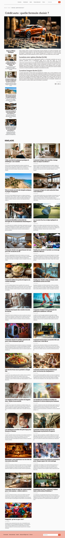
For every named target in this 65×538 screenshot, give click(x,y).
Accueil (5, 7)
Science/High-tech (37, 2)
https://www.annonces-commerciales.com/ (27, 61)
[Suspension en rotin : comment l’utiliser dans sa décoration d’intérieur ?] (46, 480)
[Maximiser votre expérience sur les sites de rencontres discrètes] (18, 450)
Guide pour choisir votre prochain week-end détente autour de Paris (45, 280)
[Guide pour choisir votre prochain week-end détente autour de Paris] (46, 270)
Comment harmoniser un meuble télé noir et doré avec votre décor (46, 340)
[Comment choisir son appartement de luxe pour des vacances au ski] (18, 240)
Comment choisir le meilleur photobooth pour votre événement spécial (17, 340)
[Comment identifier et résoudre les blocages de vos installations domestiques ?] (10, 122)
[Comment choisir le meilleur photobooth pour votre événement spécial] (18, 330)
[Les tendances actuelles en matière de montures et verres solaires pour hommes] (46, 390)
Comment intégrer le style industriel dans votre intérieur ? (11, 112)
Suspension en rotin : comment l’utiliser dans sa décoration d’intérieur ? (45, 490)
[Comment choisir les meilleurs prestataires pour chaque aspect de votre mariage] (46, 450)
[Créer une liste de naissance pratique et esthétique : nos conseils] (10, 57)
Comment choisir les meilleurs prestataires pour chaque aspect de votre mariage (46, 460)
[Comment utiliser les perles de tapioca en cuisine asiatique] (18, 270)
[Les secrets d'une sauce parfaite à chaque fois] (18, 360)
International (25, 2)
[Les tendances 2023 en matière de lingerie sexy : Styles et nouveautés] (18, 390)
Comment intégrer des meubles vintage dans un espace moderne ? (10, 80)
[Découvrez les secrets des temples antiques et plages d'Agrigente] (10, 90)
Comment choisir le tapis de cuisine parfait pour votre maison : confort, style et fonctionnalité (18, 491)
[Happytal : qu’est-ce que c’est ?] (18, 510)
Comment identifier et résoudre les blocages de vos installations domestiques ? (10, 128)
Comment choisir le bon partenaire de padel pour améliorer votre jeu (45, 310)
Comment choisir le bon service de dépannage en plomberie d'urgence (44, 430)
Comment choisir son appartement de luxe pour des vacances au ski (18, 250)
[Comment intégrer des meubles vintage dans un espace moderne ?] (10, 74)
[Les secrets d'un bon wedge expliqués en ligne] (46, 210)
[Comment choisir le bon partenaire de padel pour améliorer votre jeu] (46, 300)
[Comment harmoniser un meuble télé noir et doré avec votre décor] (46, 330)
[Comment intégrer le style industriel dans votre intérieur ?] (10, 106)
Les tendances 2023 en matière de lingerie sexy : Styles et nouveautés (17, 400)
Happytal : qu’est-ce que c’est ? (14, 519)
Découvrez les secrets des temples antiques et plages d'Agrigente (11, 96)
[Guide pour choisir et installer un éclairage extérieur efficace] (46, 240)
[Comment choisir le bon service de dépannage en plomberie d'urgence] (46, 420)
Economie (19, 2)
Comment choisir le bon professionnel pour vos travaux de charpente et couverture (45, 371)
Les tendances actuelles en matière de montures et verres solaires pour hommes (46, 400)
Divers (43, 2)
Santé (31, 2)
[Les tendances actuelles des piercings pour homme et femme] (18, 420)
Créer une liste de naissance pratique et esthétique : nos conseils (11, 63)
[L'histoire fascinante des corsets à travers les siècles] (18, 300)
